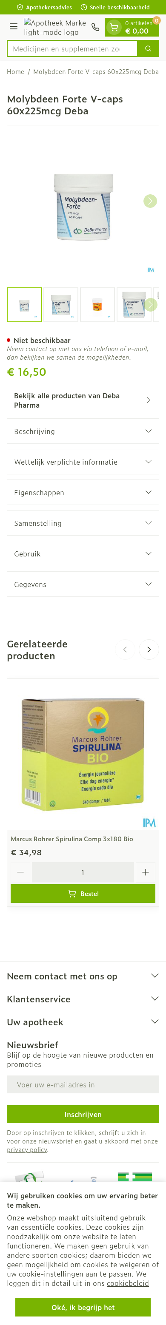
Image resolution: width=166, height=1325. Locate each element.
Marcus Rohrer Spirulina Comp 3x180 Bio (72, 838)
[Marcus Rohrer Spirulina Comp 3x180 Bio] (83, 754)
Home (15, 71)
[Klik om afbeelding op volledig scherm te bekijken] (83, 201)
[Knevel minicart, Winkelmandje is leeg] (114, 27)
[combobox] (72, 48)
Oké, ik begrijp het (83, 1307)
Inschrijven (83, 1114)
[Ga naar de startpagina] (56, 27)
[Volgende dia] (149, 649)
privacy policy (27, 1149)
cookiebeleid (128, 1283)
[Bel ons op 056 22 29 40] (95, 27)
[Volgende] (150, 201)
